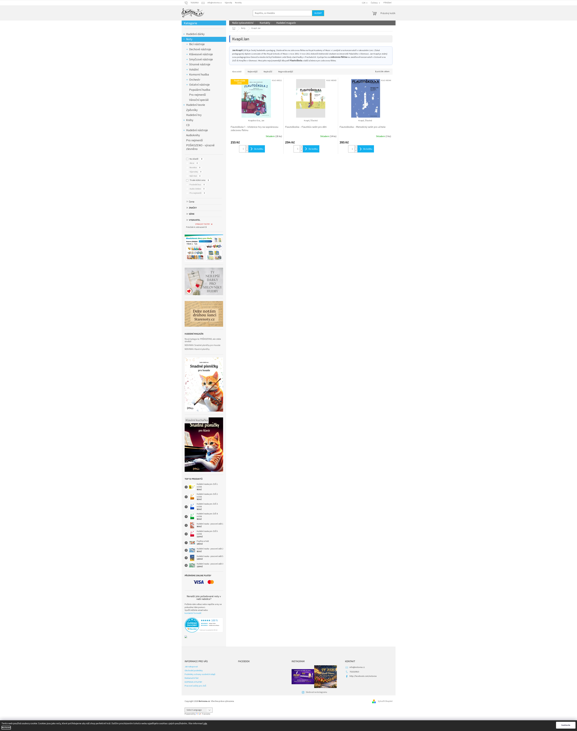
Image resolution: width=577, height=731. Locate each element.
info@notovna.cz (357, 667)
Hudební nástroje (197, 130)
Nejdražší (268, 71)
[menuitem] (242, 23)
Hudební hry (194, 115)
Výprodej (228, 2)
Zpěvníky (192, 110)
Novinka (195, 167)
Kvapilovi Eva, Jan (256, 120)
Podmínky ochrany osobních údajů (200, 674)
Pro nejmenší (197, 95)
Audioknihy (193, 135)
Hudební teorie (195, 105)
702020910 (354, 671)
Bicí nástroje (197, 44)
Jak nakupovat (191, 666)
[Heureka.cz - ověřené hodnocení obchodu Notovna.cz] (204, 625)
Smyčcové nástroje (201, 59)
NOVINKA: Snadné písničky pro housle (202, 345)
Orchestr (194, 80)
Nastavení (6, 727)
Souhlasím (565, 725)
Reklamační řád (191, 678)
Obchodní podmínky (194, 670)
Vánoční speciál (198, 100)
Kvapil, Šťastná (311, 120)
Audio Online (197, 188)
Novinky (238, 2)
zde (205, 723)
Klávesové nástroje (201, 54)
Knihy (189, 120)
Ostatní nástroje (199, 85)
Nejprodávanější (285, 71)
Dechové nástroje (200, 49)
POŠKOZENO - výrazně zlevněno (200, 147)
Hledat (318, 13)
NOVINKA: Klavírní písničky (197, 349)
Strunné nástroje (199, 64)
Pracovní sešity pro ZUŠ (195, 685)
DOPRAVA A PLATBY (193, 682)
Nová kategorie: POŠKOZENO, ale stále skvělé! (203, 340)
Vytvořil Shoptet (385, 701)
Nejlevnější (253, 71)
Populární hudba (199, 90)
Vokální (194, 69)
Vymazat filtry (202, 224)
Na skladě (196, 158)
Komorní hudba (199, 74)
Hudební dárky (195, 34)
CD (188, 125)
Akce (194, 163)
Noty (189, 39)
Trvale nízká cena (199, 180)
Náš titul (195, 176)
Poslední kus (197, 184)
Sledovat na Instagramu (316, 692)
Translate (206, 713)
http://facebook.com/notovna (363, 676)
